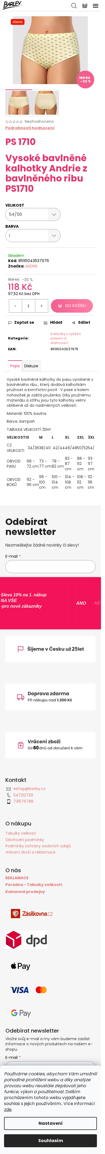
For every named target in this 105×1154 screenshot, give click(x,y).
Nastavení (50, 1123)
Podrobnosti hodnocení (29, 128)
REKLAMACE (17, 878)
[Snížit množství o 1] (15, 305)
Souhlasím (50, 1141)
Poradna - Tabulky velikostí (33, 885)
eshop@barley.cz (29, 788)
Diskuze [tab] (31, 366)
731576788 (23, 801)
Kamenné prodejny (25, 892)
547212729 (23, 795)
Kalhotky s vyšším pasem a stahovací (66, 338)
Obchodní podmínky (24, 839)
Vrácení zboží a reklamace (30, 852)
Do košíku (75, 305)
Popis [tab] (15, 366)
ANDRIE (31, 266)
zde (8, 1109)
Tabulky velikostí (20, 833)
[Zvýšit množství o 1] (41, 305)
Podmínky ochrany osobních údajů (38, 846)
